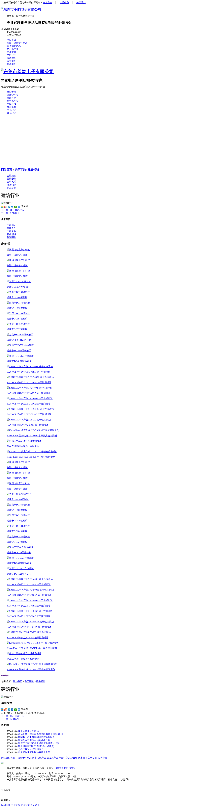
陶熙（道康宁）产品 (17, 43)
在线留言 (47, 2)
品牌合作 (11, 55)
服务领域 (33, 169)
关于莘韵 (81, 2)
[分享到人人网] (12, 207)
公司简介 (11, 175)
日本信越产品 (14, 46)
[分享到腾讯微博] (9, 207)
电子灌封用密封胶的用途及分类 (34, 752)
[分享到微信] (15, 207)
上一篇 (12, 210)
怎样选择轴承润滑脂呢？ (30, 749)
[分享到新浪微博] (5, 207)
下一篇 (10, 213)
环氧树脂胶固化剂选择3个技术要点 (36, 746)
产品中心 (64, 2)
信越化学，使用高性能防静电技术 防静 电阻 (40, 734)
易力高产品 (12, 49)
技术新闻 (11, 58)
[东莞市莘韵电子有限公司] (21, 9)
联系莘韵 (11, 64)
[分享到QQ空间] (2, 207)
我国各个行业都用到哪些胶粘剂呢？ (36, 737)
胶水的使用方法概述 (28, 731)
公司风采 (11, 181)
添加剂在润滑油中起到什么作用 (34, 740)
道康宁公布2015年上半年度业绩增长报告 (38, 743)
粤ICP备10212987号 (65, 768)
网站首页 (11, 39)
